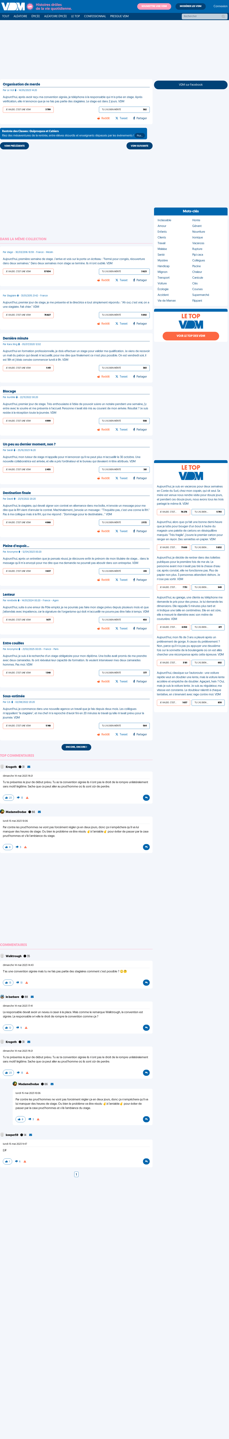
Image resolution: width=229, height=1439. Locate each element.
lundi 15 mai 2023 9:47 (15, 1144)
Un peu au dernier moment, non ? (29, 444)
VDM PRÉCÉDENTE (14, 146)
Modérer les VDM (190, 6)
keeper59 (12, 1135)
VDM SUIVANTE (139, 146)
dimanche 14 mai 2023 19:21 (18, 776)
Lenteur (9, 595)
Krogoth (11, 767)
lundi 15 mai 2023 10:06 (15, 821)
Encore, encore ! (76, 747)
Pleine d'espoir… (16, 546)
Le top (75, 16)
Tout (5, 16)
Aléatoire (20, 16)
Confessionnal (95, 16)
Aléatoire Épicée (55, 16)
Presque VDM (119, 16)
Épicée (35, 16)
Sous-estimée (14, 696)
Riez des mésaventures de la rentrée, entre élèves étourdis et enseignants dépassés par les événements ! (72, 133)
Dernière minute (15, 338)
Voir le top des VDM (191, 336)
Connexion (221, 6)
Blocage (9, 391)
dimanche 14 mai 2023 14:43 (18, 965)
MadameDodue (16, 812)
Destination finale (17, 493)
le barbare (13, 997)
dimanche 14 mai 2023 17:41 (18, 1006)
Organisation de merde (21, 84)
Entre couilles (13, 643)
